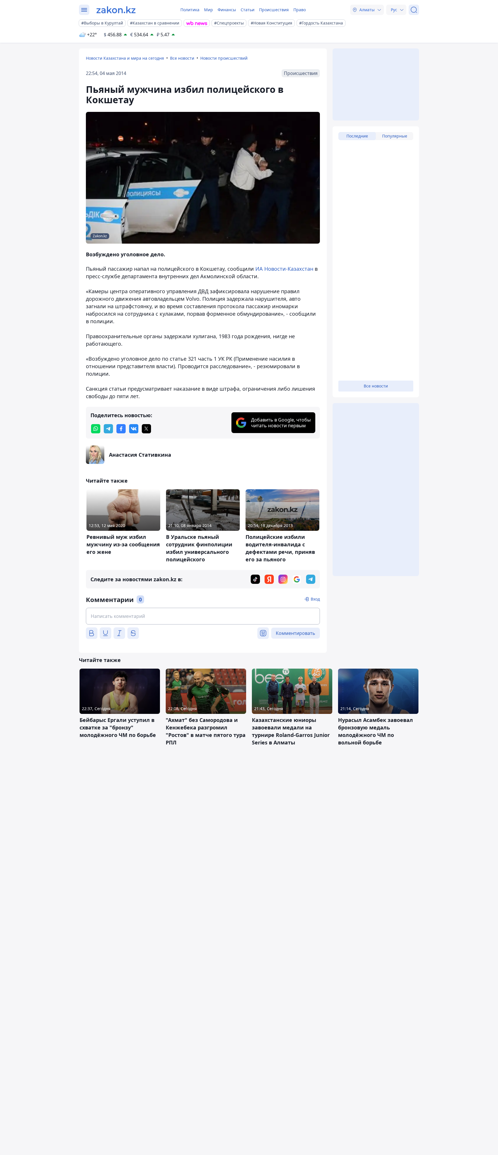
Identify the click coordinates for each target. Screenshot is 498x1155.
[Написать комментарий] (203, 616)
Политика (189, 9)
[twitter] (146, 429)
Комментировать (295, 633)
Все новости (182, 58)
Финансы (227, 9)
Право (299, 9)
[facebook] (121, 429)
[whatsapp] (95, 429)
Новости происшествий (224, 58)
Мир (208, 9)
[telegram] (108, 429)
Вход (315, 599)
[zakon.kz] (116, 9)
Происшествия (274, 9)
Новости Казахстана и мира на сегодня (125, 58)
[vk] (134, 429)
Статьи (247, 9)
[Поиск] (414, 10)
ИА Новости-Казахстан (284, 268)
